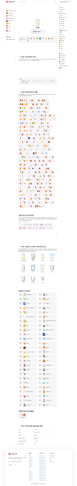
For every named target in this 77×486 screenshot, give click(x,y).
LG (29, 468)
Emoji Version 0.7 (42, 457)
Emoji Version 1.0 (42, 458)
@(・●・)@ (48, 224)
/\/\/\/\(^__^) (31, 228)
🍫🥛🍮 (22, 183)
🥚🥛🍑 (22, 127)
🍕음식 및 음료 (37, 432)
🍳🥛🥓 (46, 134)
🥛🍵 (30, 149)
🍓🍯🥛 (39, 191)
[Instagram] (20, 461)
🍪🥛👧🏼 (39, 183)
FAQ (50, 460)
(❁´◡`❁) (36, 224)
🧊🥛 (38, 146)
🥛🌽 (49, 180)
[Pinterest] (13, 461)
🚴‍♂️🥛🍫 (42, 176)
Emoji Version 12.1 (42, 469)
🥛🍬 (30, 195)
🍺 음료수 (41, 59)
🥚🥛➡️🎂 (23, 115)
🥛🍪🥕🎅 (42, 119)
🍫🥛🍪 (41, 161)
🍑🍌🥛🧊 (44, 104)
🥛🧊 (52, 202)
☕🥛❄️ (31, 157)
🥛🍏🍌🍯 (42, 115)
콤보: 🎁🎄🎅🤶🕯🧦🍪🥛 (25, 80)
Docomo (30, 475)
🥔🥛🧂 (37, 195)
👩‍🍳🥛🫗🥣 (36, 112)
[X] (11, 461)
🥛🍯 (21, 142)
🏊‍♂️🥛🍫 (44, 164)
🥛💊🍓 (46, 168)
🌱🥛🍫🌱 (23, 161)
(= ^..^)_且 (49, 228)
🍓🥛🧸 (35, 104)
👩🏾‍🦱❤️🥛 (36, 153)
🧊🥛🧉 (37, 134)
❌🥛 (38, 157)
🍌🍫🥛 (50, 161)
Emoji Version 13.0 (42, 471)
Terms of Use (52, 457)
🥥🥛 (35, 138)
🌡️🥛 (21, 187)
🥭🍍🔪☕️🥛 (24, 112)
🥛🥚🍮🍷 (40, 127)
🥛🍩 (45, 172)
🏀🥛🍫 (33, 161)
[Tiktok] (15, 461)
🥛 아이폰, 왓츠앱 (51, 80)
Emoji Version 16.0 (42, 478)
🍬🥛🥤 (33, 115)
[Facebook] (8, 461)
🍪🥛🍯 (22, 164)
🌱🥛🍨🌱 (30, 191)
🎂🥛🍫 (22, 202)
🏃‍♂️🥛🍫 (31, 202)
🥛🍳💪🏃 (30, 146)
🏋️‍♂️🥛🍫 (48, 183)
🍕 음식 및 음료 (29, 59)
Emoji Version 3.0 (42, 461)
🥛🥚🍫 (31, 127)
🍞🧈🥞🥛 (23, 119)
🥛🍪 (45, 157)
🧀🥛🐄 (33, 119)
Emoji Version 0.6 (42, 455)
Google (30, 457)
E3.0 (35, 444)
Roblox (30, 480)
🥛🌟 (41, 142)
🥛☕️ (38, 202)
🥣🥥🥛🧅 (23, 123)
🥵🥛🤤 (22, 108)
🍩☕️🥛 (51, 176)
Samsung (30, 466)
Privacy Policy (52, 455)
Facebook (30, 460)
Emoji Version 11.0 (42, 466)
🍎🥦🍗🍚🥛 (39, 206)
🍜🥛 (35, 142)
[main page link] (10, 1)
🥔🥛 (28, 142)
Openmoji (30, 477)
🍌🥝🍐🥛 (34, 123)
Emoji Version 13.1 (42, 472)
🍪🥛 (47, 108)
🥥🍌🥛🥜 (44, 123)
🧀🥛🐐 (42, 138)
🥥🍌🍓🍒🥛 (42, 100)
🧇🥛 (38, 130)
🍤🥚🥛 (46, 146)
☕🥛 (28, 153)
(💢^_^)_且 (42, 228)
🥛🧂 (43, 149)
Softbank (30, 472)
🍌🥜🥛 (22, 195)
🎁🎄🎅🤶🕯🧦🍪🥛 (27, 100)
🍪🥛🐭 (42, 187)
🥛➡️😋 (22, 157)
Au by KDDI (31, 474)
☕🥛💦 (44, 153)
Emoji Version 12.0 (42, 468)
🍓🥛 (21, 153)
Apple (30, 455)
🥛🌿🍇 (46, 198)
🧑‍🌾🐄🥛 (39, 108)
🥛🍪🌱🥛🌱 (39, 180)
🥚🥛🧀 (29, 134)
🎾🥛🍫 (37, 198)
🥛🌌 (28, 138)
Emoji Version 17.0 (42, 480)
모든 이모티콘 (52, 461)
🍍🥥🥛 (22, 172)
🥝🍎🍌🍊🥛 (24, 104)
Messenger (31, 461)
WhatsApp (31, 464)
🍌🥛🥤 (52, 119)
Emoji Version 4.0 (42, 463)
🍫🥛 (49, 127)
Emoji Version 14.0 (42, 474)
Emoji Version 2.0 (42, 460)
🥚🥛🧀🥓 (23, 130)
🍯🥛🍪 (22, 168)
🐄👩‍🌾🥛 (45, 112)
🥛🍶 (30, 164)
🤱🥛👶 (22, 149)
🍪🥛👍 (52, 115)
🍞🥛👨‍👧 (31, 168)
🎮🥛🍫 (22, 198)
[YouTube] (18, 461)
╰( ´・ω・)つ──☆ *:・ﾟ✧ (25, 224)
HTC (29, 469)
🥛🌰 (48, 142)
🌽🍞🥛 (29, 180)
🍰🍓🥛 (31, 183)
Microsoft (30, 458)
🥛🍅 (21, 134)
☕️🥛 (30, 172)
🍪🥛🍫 (37, 172)
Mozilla (30, 471)
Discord (30, 478)
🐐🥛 (21, 138)
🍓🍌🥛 (22, 206)
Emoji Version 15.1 (42, 477)
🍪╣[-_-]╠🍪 (22, 228)
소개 (50, 458)
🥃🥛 (32, 130)
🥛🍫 (52, 157)
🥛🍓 (38, 168)
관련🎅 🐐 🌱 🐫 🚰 (24, 82)
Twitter (30, 463)
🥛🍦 (28, 176)
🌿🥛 (50, 149)
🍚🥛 (21, 146)
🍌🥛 (37, 149)
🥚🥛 (21, 180)
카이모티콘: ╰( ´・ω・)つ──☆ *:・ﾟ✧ (39, 80)
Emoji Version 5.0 (42, 464)
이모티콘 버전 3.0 (25, 60)
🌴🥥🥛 (46, 130)
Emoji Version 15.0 (42, 475)
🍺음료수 (36, 435)
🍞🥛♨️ (51, 138)
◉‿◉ (41, 224)
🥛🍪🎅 (31, 108)
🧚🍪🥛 (51, 187)
